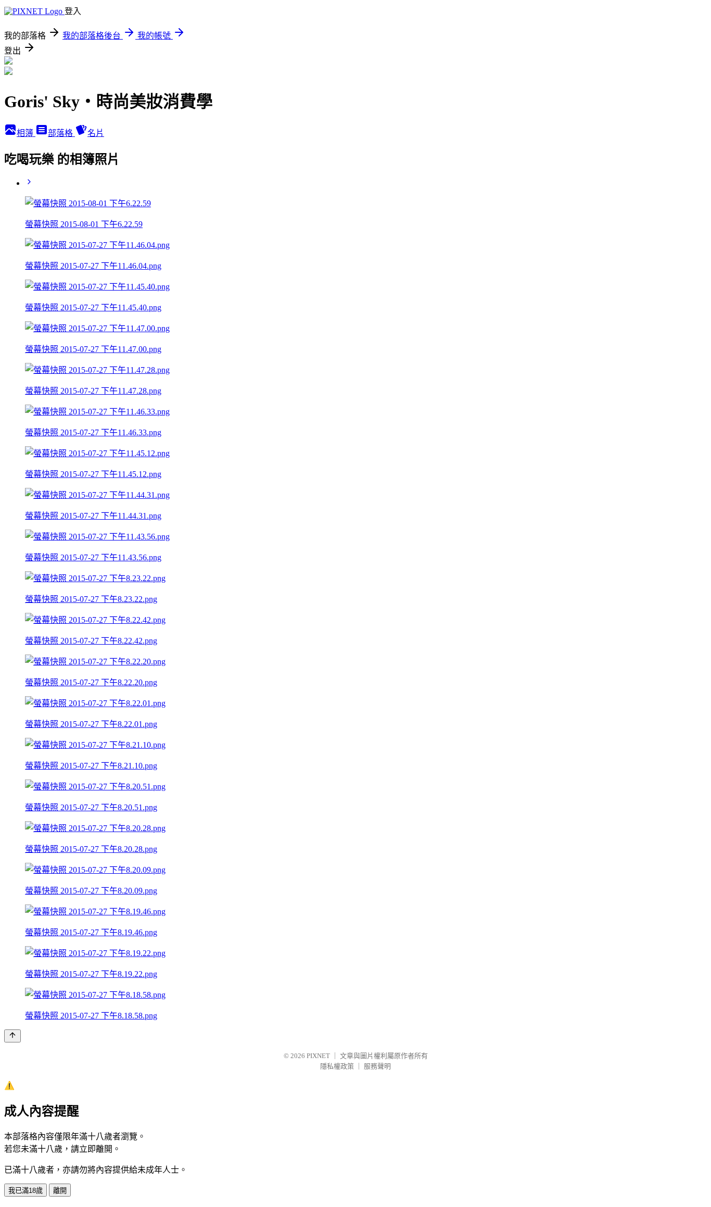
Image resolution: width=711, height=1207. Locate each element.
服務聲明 (377, 1066)
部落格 (61, 133)
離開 (60, 1191)
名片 (95, 133)
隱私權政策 (337, 1066)
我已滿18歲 (25, 1191)
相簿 (26, 133)
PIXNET (318, 1056)
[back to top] (12, 1035)
